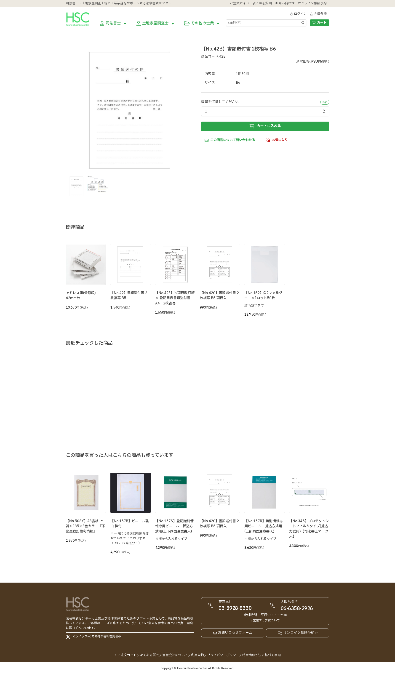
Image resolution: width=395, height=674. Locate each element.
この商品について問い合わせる (232, 140)
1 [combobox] (206, 111)
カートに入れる (269, 126)
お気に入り (280, 140)
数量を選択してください (220, 102)
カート (322, 22)
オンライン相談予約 (298, 632)
